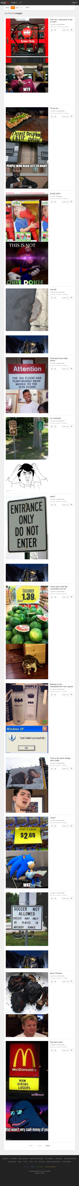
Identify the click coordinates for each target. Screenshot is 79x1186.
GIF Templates (49, 1158)
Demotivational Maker (70, 1158)
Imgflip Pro (6, 1158)
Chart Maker (58, 1158)
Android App (40, 1166)
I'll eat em (54, 108)
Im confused (55, 418)
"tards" (53, 818)
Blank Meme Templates (36, 1158)
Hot (13, 7)
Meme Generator (23, 1158)
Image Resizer (12, 1161)
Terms (31, 1161)
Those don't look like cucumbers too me (59, 588)
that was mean (56, 1042)
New (17, 7)
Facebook (26, 1166)
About (19, 1161)
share (64, 30)
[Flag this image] (71, 30)
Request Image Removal (53, 1161)
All (6, 7)
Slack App (42, 1161)
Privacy (25, 1161)
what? (52, 496)
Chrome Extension (50, 1166)
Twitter (33, 1166)
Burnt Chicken (56, 973)
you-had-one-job (60, 24)
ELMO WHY (55, 194)
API (36, 1161)
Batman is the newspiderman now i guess (61, 685)
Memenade (59, 196)
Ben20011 (9, 13)
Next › (48, 1146)
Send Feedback (66, 1161)
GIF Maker (14, 1158)
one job (53, 289)
